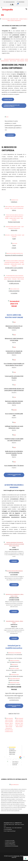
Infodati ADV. (16, 856)
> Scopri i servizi (8, 99)
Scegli (14, 322)
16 (16, 765)
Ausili (14, 239)
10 (16, 762)
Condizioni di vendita (9, 840)
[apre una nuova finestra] (11, 5)
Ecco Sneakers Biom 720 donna (14, 465)
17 (18, 765)
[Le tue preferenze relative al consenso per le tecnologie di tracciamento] (25, 858)
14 (10, 765)
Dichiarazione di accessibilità (11, 846)
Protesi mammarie (14, 222)
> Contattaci (10, 135)
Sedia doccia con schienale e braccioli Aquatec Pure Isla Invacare (14, 453)
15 (13, 765)
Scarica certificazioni (10, 843)
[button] (4, 725)
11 (18, 762)
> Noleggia (14, 561)
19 (13, 767)
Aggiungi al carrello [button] (14, 384)
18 (21, 765)
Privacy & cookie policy (10, 844)
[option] (9, 724)
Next (23, 756)
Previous (4, 756)
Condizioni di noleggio (10, 842)
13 (8, 765)
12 (21, 762)
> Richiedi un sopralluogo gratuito (14, 705)
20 (16, 767)
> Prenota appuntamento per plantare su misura (12, 105)
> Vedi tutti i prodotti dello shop (14, 475)
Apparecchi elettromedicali (14, 255)
